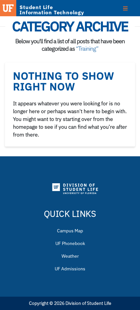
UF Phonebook (70, 243)
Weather (70, 256)
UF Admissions (70, 269)
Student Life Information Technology (52, 10)
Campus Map (70, 231)
